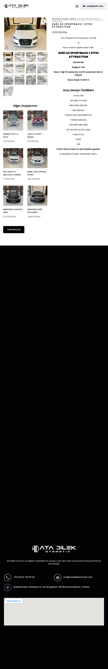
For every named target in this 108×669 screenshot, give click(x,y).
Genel (72, 19)
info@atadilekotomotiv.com (78, 577)
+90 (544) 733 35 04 (24, 577)
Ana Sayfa (56, 19)
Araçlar (65, 19)
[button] (77, 6)
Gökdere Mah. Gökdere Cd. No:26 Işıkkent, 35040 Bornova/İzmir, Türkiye (51, 586)
